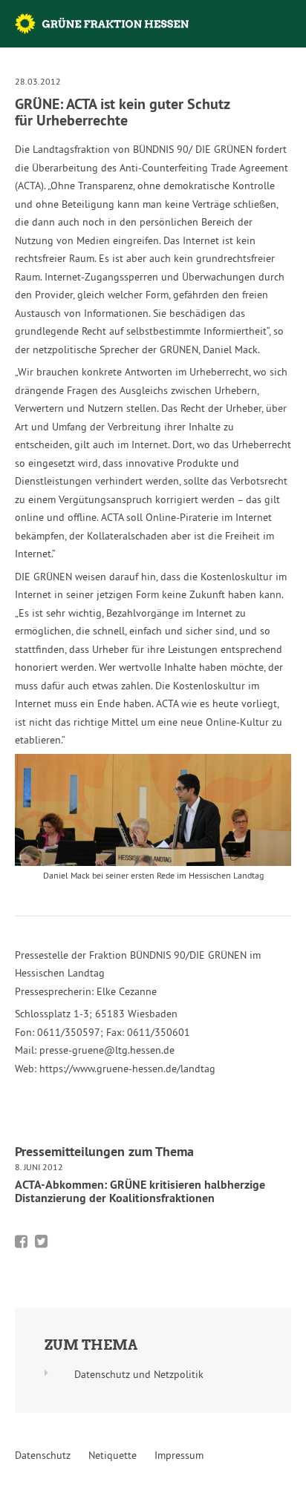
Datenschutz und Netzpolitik (139, 1374)
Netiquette (112, 1455)
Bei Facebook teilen (21, 1241)
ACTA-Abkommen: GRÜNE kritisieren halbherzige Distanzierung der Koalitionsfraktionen (140, 1191)
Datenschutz (43, 1455)
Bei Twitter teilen (41, 1241)
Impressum (179, 1455)
